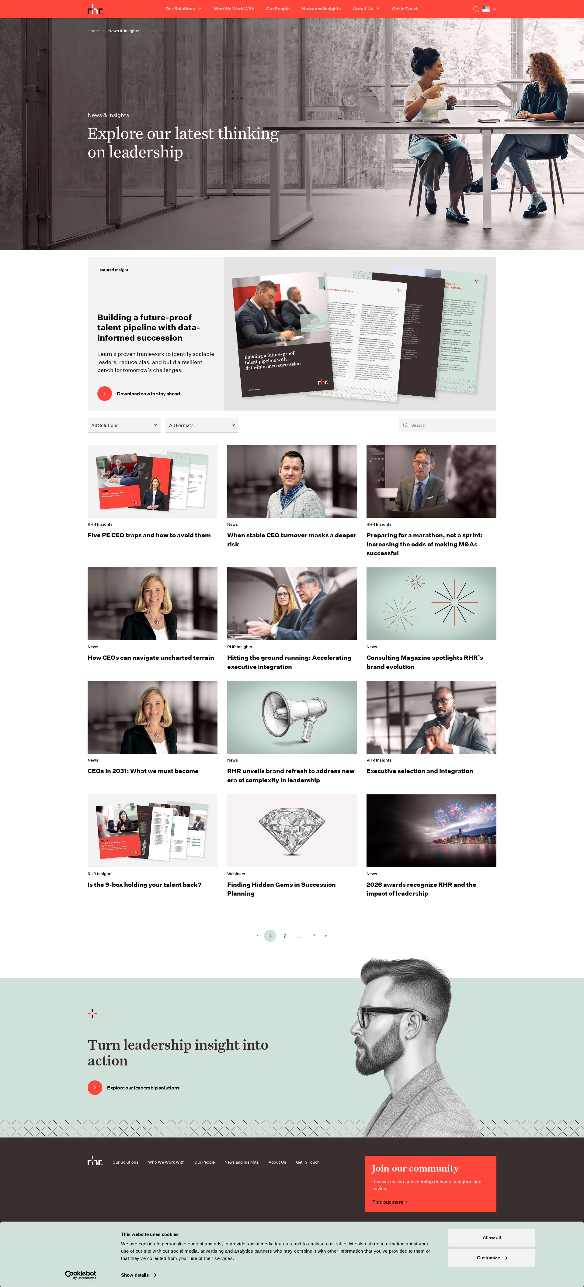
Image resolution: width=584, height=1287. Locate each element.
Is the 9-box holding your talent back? (144, 884)
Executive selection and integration (420, 771)
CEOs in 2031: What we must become (143, 771)
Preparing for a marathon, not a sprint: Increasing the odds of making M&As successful (425, 544)
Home (93, 30)
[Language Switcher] (489, 9)
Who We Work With (234, 8)
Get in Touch (405, 8)
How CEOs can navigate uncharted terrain (151, 657)
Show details (135, 1275)
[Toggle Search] (476, 9)
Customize (488, 1257)
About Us (277, 1162)
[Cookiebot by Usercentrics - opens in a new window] (80, 1275)
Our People (278, 8)
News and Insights (321, 8)
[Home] (95, 9)
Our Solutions (125, 1162)
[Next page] (326, 935)
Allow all (492, 1237)
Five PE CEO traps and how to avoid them (149, 535)
